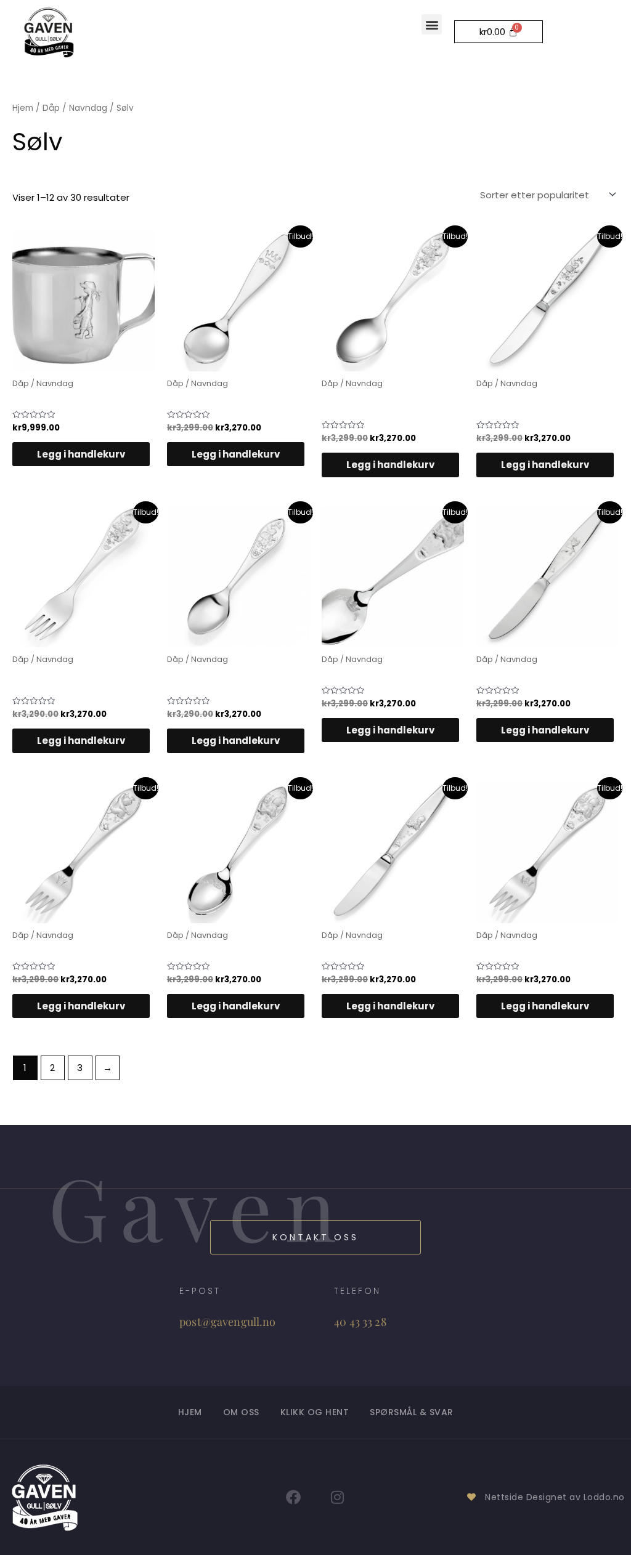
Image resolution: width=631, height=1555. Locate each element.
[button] (431, 24)
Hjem (22, 108)
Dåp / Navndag (75, 108)
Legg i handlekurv (81, 454)
